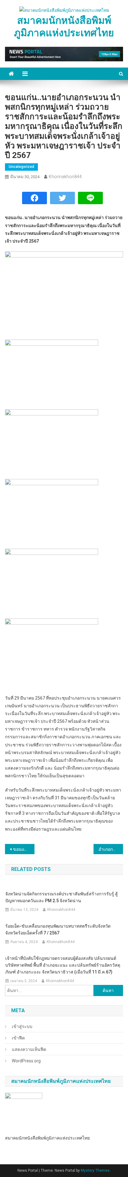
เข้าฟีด (18, 1037)
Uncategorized (21, 167)
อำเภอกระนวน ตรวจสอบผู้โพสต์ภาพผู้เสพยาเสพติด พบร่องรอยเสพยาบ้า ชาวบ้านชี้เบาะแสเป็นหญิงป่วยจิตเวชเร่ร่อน (110, 849)
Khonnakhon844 (65, 176)
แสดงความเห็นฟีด (29, 1049)
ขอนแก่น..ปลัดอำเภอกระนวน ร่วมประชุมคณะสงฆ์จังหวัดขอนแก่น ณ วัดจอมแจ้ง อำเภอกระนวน (23, 849)
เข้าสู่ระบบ (22, 1026)
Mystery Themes (95, 1170)
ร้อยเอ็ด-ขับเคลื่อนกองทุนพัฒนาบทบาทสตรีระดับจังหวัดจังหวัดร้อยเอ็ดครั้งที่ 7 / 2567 (58, 929)
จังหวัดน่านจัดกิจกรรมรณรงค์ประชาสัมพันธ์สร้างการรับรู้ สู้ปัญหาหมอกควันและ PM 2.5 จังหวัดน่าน (61, 897)
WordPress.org (26, 1060)
